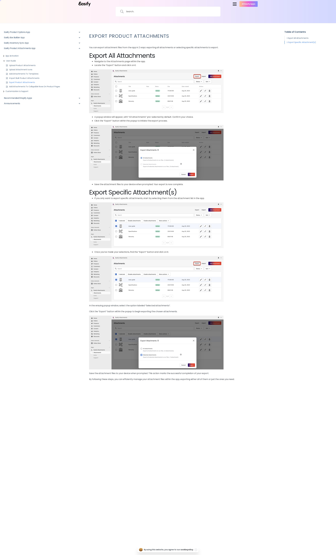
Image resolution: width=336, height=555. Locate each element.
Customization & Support (17, 91)
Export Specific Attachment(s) (302, 42)
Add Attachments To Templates (23, 74)
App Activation (12, 56)
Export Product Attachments (22, 82)
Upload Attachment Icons (20, 69)
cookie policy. (187, 549)
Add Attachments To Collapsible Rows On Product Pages (34, 86)
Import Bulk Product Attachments (24, 78)
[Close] (196, 549)
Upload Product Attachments (22, 65)
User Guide (11, 60)
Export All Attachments (298, 38)
